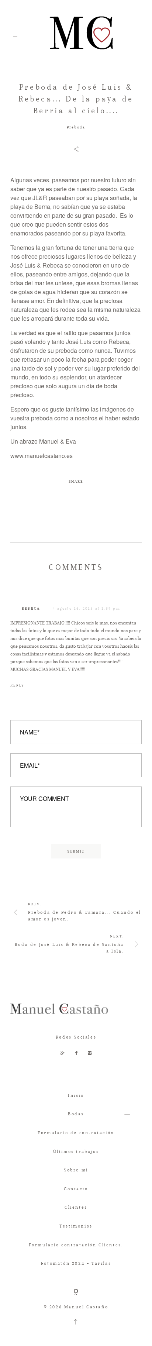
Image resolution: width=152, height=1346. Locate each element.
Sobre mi (76, 1170)
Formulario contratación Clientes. (76, 1244)
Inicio (76, 1095)
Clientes (76, 1207)
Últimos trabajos (76, 1151)
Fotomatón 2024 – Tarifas (76, 1263)
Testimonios (76, 1226)
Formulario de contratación (76, 1132)
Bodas (76, 1113)
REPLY (17, 685)
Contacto (76, 1188)
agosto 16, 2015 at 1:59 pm (88, 608)
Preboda (76, 127)
